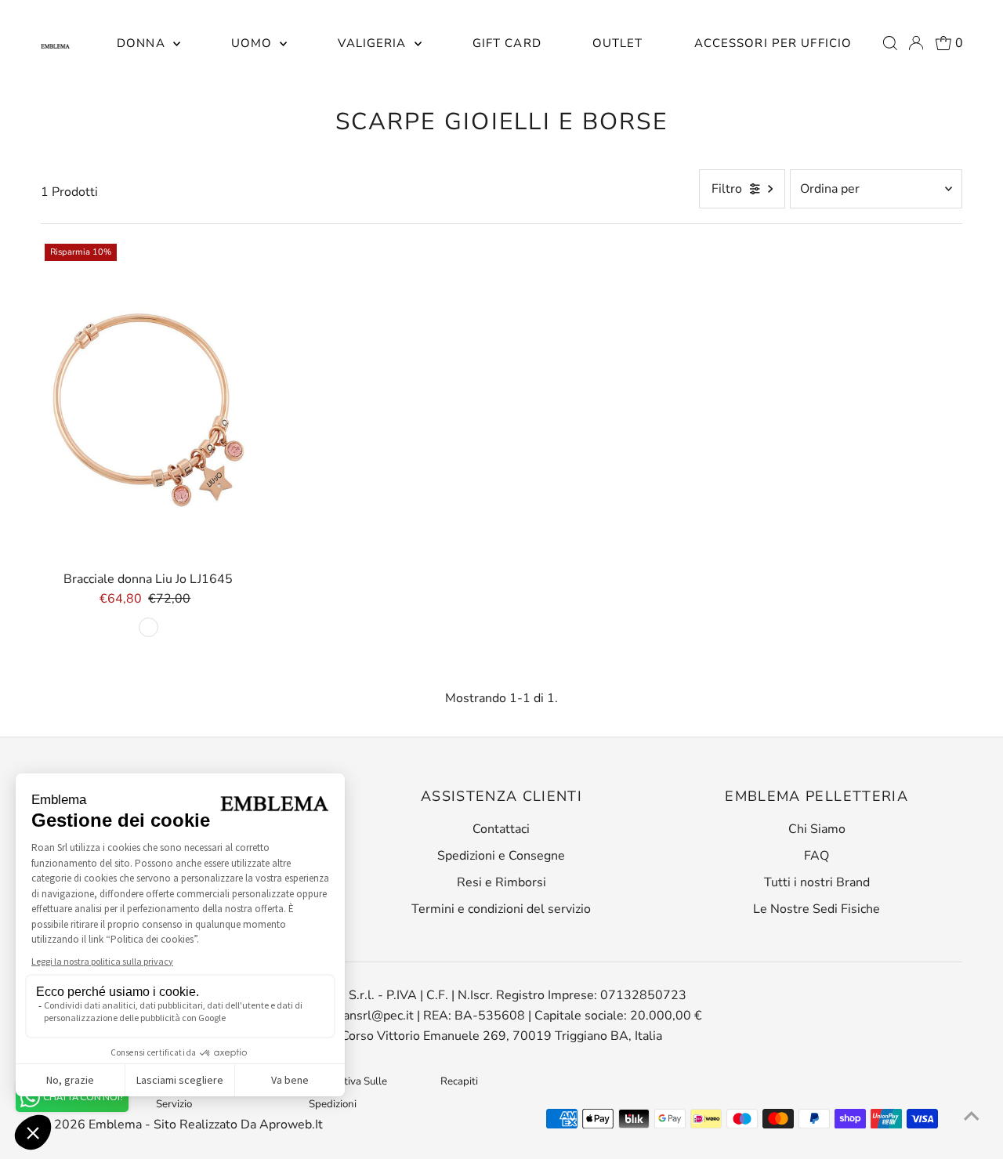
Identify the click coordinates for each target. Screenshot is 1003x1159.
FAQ (816, 855)
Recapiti (459, 1081)
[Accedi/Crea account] (916, 43)
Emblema (117, 1124)
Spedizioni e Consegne (501, 855)
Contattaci (501, 829)
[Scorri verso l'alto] (971, 1116)
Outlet (617, 43)
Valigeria (374, 43)
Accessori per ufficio (773, 43)
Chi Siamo (816, 829)
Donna (143, 43)
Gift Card (507, 43)
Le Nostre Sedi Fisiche (816, 909)
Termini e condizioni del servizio (501, 909)
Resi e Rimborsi (501, 882)
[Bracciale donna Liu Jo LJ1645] (148, 401)
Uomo (254, 43)
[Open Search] (890, 43)
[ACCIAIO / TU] (148, 627)
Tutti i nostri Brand (817, 882)
